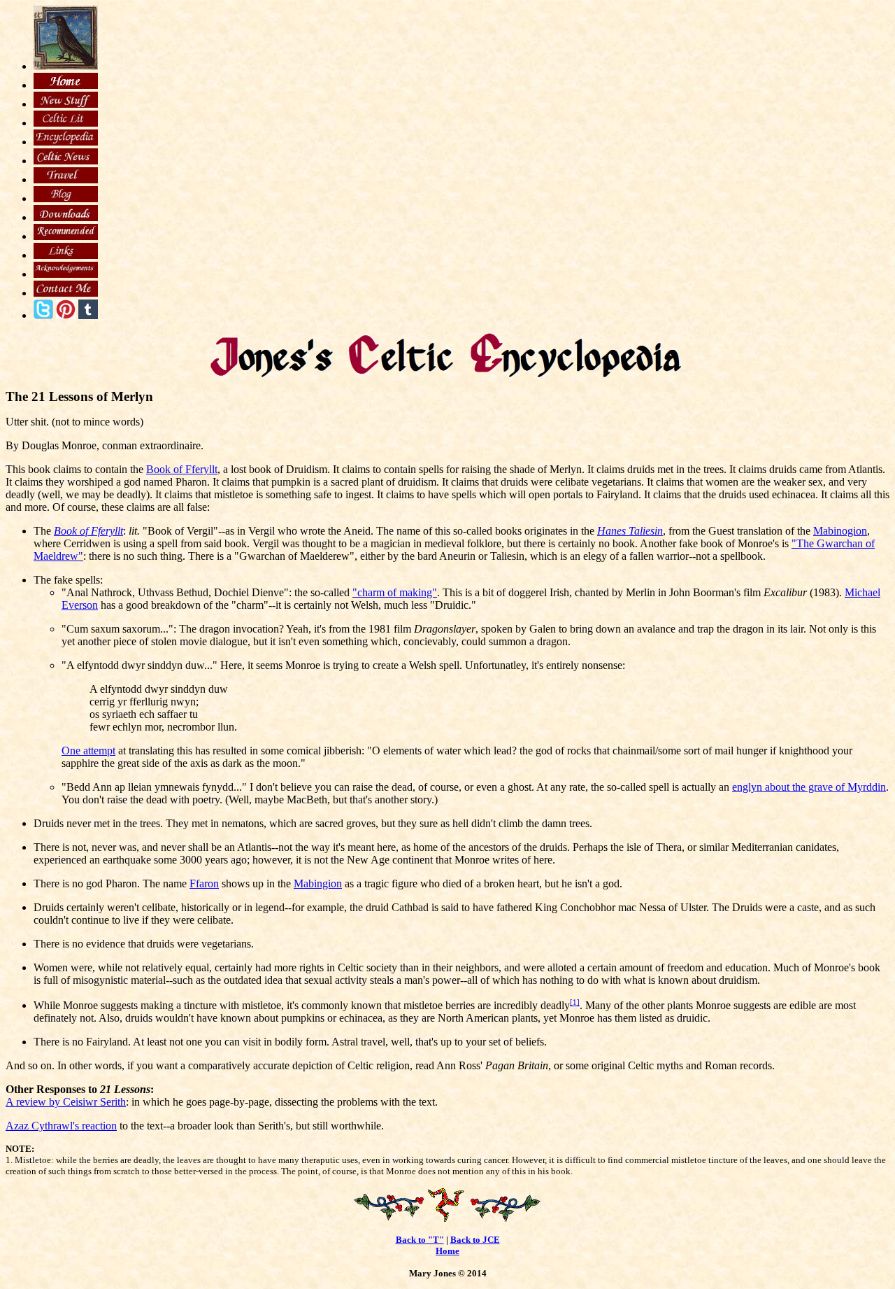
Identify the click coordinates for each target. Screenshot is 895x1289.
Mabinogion (840, 531)
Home (447, 1251)
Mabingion (318, 883)
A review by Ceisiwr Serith (66, 1102)
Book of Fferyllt (181, 469)
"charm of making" (394, 592)
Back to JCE (475, 1239)
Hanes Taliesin (630, 531)
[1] (575, 1002)
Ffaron (204, 883)
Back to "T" (420, 1239)
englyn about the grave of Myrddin (809, 787)
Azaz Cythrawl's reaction (61, 1126)
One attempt (88, 750)
